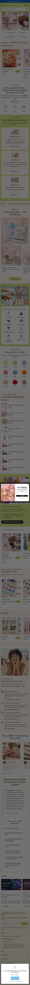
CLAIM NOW (22, 495)
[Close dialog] (28, 484)
